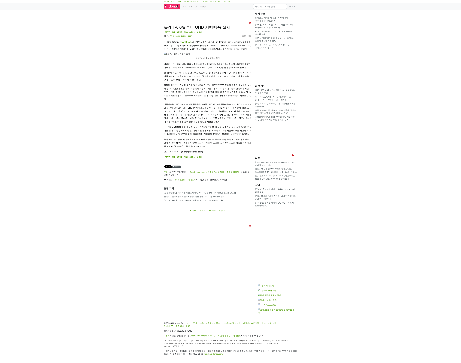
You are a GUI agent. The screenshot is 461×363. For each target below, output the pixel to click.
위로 (203, 210)
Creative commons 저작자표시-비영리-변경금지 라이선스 (215, 172)
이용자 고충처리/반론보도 (210, 323)
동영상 (203, 6)
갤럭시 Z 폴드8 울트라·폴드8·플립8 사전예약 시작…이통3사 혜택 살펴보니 (196, 196)
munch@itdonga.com (182, 36)
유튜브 (180, 2)
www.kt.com (186, 42)
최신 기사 (260, 85)
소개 (189, 323)
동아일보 (166, 2)
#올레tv (200, 32)
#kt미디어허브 (189, 32)
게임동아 (173, 2)
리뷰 (190, 6)
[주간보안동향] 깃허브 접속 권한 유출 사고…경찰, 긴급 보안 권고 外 (193, 200)
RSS (188, 326)
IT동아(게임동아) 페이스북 (184, 180)
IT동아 (166, 172)
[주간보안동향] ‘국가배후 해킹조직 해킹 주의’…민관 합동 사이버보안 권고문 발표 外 (200, 192)
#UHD (179, 32)
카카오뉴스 (226, 2)
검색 (293, 6)
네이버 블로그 (209, 2)
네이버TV (186, 2)
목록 (213, 210)
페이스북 (193, 2)
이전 (193, 210)
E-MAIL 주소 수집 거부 (174, 326)
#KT (173, 32)
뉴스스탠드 (218, 2)
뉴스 (185, 6)
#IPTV (167, 32)
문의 (195, 323)
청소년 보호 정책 (268, 323)
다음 (221, 210)
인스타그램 (200, 2)
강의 (196, 6)
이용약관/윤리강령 (232, 323)
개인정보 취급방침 (251, 323)
